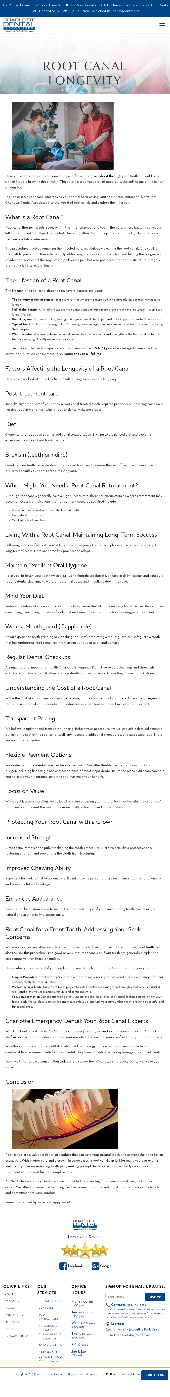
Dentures (46, 1308)
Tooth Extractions (49, 1317)
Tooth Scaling (50, 1345)
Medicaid (12, 1322)
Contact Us (14, 1315)
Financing (13, 1308)
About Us (12, 1301)
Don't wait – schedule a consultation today (36, 1061)
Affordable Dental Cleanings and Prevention (50, 1332)
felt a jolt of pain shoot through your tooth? (107, 176)
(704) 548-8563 (137, 1305)
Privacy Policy (17, 1336)
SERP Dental (110, 1374)
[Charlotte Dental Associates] (85, 1225)
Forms (9, 1329)
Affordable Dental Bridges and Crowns (51, 1356)
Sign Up (155, 1297)
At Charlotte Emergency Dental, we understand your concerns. (95, 1031)
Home (9, 1294)
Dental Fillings (51, 1301)
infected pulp (72, 248)
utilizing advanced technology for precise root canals (90, 1046)
